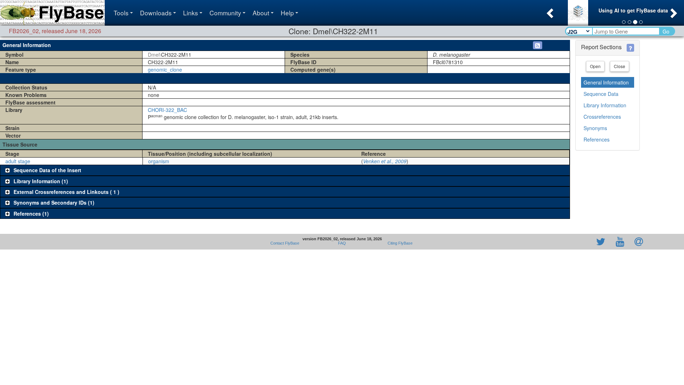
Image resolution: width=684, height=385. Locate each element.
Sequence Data (601, 93)
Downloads (156, 12)
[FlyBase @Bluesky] (559, 241)
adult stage (17, 161)
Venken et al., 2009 (384, 161)
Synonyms (595, 128)
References (597, 139)
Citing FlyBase (399, 243)
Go (666, 31)
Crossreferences (602, 116)
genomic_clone (165, 69)
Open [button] (595, 66)
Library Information (605, 105)
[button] (549, 11)
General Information (606, 82)
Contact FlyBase (284, 243)
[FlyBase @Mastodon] (580, 241)
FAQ (342, 243)
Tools (121, 12)
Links (190, 12)
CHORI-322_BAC (167, 109)
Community (225, 12)
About (261, 12)
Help (287, 12)
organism (158, 161)
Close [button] (619, 66)
